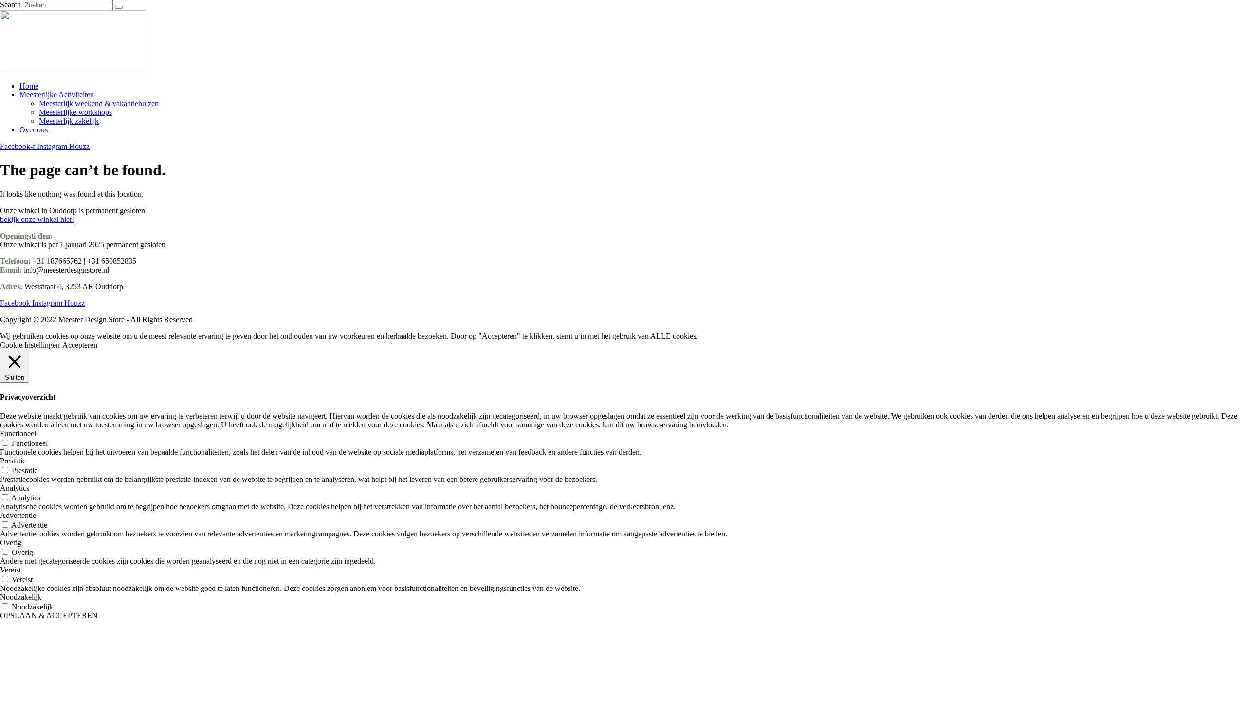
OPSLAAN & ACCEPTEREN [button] (49, 615)
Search (10, 4)
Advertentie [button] (18, 515)
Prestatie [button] (13, 461)
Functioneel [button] (18, 433)
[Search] (119, 7)
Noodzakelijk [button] (20, 597)
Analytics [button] (14, 488)
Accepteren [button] (79, 345)
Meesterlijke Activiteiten (56, 95)
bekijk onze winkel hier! (37, 219)
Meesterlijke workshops (75, 112)
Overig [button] (10, 542)
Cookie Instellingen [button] (30, 345)
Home (28, 86)
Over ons (33, 130)
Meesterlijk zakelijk (69, 121)
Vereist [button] (10, 570)
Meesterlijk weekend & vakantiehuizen (99, 103)
